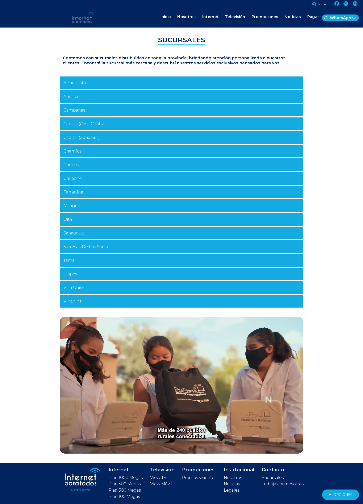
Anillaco (71, 96)
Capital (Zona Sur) (81, 137)
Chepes (71, 164)
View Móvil (161, 483)
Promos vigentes (199, 477)
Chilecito (72, 178)
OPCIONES (342, 495)
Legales (231, 490)
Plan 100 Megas (124, 496)
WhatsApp (340, 18)
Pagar (313, 16)
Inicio (165, 16)
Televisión (235, 16)
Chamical (73, 151)
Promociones (264, 16)
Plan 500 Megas (125, 483)
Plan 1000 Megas (126, 477)
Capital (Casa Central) (85, 123)
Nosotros (186, 16)
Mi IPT (322, 4)
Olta (67, 219)
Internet (210, 16)
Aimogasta (74, 82)
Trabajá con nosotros (283, 483)
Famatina (73, 192)
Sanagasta (74, 233)
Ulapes (70, 273)
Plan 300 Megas (125, 490)
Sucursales (273, 477)
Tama (69, 260)
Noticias (292, 16)
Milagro (71, 205)
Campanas (74, 110)
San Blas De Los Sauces (87, 246)
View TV (158, 477)
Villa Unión (74, 287)
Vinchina (72, 301)
